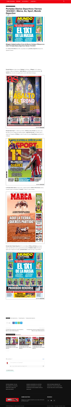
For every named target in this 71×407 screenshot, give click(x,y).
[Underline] (14, 366)
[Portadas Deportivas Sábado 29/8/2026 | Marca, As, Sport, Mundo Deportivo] (12, 341)
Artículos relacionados (11, 334)
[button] (63, 1)
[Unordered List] (18, 366)
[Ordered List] (17, 366)
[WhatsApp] (19, 323)
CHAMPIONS (33, 1)
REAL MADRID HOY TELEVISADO (12, 385)
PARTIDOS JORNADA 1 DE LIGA (11, 384)
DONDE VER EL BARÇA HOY (11, 387)
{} (24, 366)
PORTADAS (18, 1)
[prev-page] (6, 350)
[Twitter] (16, 323)
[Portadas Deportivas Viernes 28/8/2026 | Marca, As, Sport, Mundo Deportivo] (25, 341)
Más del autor (18, 334)
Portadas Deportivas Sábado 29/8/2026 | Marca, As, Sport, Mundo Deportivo (12, 347)
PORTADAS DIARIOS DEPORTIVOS (10, 6)
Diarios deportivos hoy (14, 318)
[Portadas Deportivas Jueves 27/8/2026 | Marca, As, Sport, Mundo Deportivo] (38, 341)
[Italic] (12, 366)
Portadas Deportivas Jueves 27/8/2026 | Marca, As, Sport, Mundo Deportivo (38, 347)
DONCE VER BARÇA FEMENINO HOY (53, 384)
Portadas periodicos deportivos (30, 318)
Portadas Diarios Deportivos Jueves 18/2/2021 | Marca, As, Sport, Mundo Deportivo (14, 330)
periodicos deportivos (33, 48)
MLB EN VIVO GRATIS (10, 389)
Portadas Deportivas (22, 318)
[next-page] (8, 350)
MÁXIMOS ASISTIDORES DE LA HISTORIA (34, 385)
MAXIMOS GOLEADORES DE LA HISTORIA (34, 384)
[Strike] (15, 366)
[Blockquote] (20, 366)
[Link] (23, 366)
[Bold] (10, 366)
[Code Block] (21, 366)
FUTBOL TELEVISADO (11, 1)
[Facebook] (13, 323)
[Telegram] (21, 323)
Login (43, 358)
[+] (26, 366)
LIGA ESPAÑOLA (25, 1)
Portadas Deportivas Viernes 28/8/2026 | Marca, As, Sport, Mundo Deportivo (25, 347)
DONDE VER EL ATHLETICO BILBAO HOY (54, 385)
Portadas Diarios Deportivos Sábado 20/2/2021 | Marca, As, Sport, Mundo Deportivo (35, 330)
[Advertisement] (25, 60)
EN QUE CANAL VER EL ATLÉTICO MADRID (54, 387)
